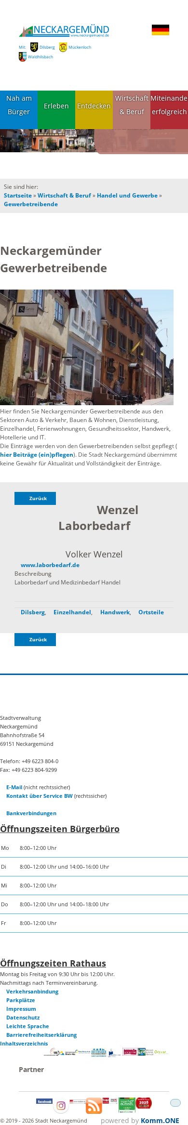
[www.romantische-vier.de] (114, 1055)
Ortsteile (151, 612)
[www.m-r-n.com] (67, 1055)
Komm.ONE (160, 1120)
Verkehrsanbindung (32, 991)
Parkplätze (20, 1000)
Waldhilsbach (40, 56)
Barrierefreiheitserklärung (41, 1034)
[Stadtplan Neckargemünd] (77, 1101)
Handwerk (115, 612)
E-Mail (14, 787)
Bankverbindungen (31, 813)
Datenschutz (23, 1017)
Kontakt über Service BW (39, 795)
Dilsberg (47, 47)
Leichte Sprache (27, 1026)
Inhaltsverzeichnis (24, 1043)
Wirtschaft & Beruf (131, 105)
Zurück (38, 498)
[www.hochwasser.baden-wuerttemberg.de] (99, 1055)
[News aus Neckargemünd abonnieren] (94, 1111)
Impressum (21, 1008)
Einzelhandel (72, 612)
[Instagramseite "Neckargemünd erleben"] (61, 1111)
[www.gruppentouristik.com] (143, 1106)
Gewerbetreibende (31, 204)
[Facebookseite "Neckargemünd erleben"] (44, 1101)
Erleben (56, 105)
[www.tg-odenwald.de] (161, 1052)
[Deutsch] (160, 33)
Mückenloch (79, 47)
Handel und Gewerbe (127, 195)
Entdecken (94, 105)
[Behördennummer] (51, 1053)
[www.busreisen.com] (127, 1110)
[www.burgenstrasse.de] (130, 1053)
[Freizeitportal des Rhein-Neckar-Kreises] (83, 1052)
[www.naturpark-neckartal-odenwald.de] (145, 1053)
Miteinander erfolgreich (169, 105)
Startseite (18, 195)
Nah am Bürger (19, 105)
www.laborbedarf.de (50, 565)
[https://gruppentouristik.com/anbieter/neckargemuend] (110, 1101)
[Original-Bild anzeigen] (87, 348)
